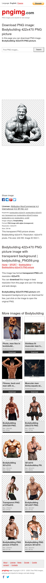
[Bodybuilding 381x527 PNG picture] (34, 488)
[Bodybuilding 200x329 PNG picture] (12, 408)
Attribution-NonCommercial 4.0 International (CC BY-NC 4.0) (20, 207)
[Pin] (10, 199)
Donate (26, 562)
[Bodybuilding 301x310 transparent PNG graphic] (12, 448)
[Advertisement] (23, 77)
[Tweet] (14, 199)
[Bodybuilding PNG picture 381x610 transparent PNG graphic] (34, 528)
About (5, 562)
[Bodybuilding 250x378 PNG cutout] (34, 408)
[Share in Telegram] (7, 199)
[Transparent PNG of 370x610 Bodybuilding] (12, 488)
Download (12, 352)
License (13, 562)
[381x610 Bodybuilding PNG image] (34, 448)
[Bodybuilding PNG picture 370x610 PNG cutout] (12, 528)
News (19, 562)
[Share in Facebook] (3, 199)
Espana (20, 3)
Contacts (15, 565)
